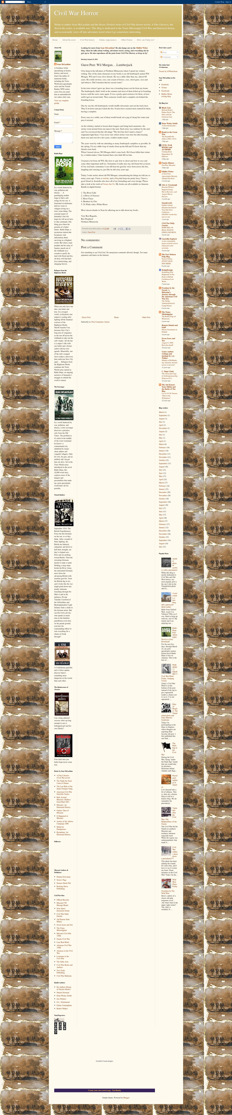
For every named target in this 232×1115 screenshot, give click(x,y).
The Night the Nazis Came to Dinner (64, 782)
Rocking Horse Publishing (62, 887)
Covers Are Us (109, 184)
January (162, 450)
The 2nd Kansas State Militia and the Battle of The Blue (169, 388)
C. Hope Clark (168, 371)
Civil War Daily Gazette (63, 915)
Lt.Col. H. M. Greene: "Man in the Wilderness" (170, 395)
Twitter (164, 87)
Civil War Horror (76, 12)
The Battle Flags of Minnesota (169, 317)
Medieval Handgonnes (61, 828)
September (163, 415)
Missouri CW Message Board (62, 904)
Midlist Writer (142, 47)
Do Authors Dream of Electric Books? (64, 988)
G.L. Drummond (63, 1002)
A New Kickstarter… (169, 125)
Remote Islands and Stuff (170, 326)
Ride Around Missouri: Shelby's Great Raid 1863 (64, 799)
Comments (166, 57)
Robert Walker (62, 1008)
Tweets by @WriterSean (168, 71)
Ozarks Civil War (63, 939)
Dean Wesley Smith (64, 995)
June (160, 473)
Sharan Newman (63, 992)
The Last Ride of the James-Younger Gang (65, 787)
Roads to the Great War (169, 133)
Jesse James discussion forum (63, 909)
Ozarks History (168, 162)
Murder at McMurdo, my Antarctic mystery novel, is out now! (169, 362)
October (162, 460)
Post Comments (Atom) (101, 322)
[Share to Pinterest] (129, 228)
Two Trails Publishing (61, 971)
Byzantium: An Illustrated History (63, 833)
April (161, 425)
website (105, 178)
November (163, 428)
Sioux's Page (61, 880)
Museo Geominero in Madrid (169, 330)
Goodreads (165, 90)
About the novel (69, 39)
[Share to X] (124, 228)
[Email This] (119, 228)
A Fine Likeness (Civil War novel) (63, 776)
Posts (164, 52)
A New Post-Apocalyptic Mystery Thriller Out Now (169, 176)
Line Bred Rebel (63, 942)
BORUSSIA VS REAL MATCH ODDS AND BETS (169, 229)
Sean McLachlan (107, 47)
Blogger (126, 1097)
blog (117, 178)
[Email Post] (114, 228)
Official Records (63, 899)
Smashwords (167, 202)
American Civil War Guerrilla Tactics (64, 793)
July (160, 422)
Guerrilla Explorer (169, 238)
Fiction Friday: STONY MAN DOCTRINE (167, 261)
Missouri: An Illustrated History (63, 806)
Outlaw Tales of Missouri (63, 811)
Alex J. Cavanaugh (169, 184)
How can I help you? (146, 39)
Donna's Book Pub (64, 883)
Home (55, 39)
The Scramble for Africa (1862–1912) (169, 137)
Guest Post (91, 232)
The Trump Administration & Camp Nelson (168, 303)
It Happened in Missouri (62, 817)
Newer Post (86, 317)
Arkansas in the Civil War (65, 951)
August (161, 418)
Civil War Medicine (64, 976)
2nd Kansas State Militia (63, 920)
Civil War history (87, 39)
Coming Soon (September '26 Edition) (167, 154)
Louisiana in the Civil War (63, 957)
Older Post (146, 317)
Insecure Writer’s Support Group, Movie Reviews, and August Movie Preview (169, 192)
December (163, 454)
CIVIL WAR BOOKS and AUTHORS (167, 147)
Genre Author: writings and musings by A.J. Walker (168, 354)
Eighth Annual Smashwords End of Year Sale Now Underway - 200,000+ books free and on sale (169, 211)
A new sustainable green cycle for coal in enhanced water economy (170, 244)
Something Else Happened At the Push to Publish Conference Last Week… (168, 277)
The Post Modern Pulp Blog (169, 255)
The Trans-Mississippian (62, 929)
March (161, 412)
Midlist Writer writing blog (166, 95)
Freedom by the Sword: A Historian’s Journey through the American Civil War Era (169, 293)
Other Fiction (126, 39)
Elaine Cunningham (64, 1005)
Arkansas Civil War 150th (64, 946)
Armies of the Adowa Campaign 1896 (65, 822)
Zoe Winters (61, 999)
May (160, 438)
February (162, 447)
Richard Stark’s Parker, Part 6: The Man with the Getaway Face (168, 113)
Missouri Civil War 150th (64, 934)
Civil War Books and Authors (65, 966)
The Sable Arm (62, 961)
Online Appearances (108, 39)
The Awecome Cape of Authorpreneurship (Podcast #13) (169, 375)
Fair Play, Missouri (168, 165)
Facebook (165, 84)
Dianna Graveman (63, 876)
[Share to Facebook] (127, 228)
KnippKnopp (167, 269)
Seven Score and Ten (65, 925)
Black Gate (166, 107)
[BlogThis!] (121, 228)
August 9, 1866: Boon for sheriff (168, 344)
